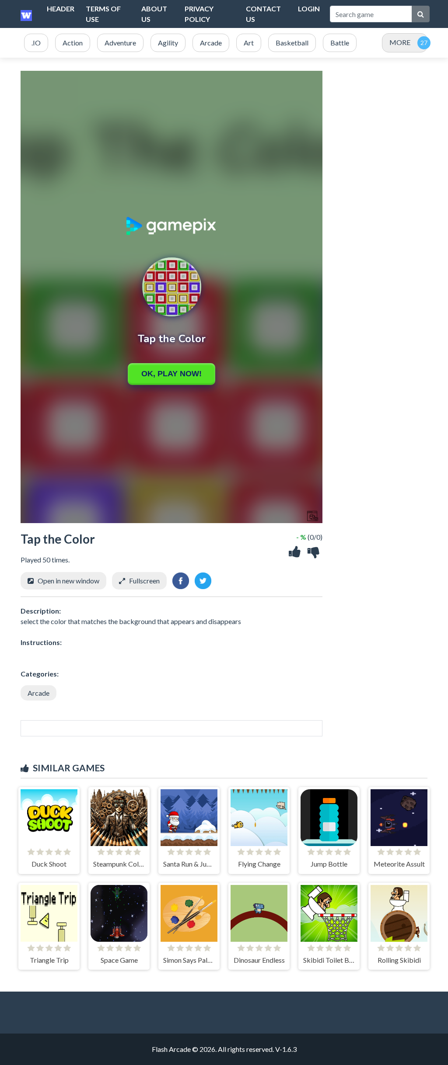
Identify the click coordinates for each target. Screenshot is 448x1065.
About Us (154, 13)
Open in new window (68, 580)
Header (60, 8)
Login (309, 8)
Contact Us (263, 13)
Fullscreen (144, 580)
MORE (399, 42)
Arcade (38, 693)
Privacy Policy (199, 13)
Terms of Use (103, 13)
